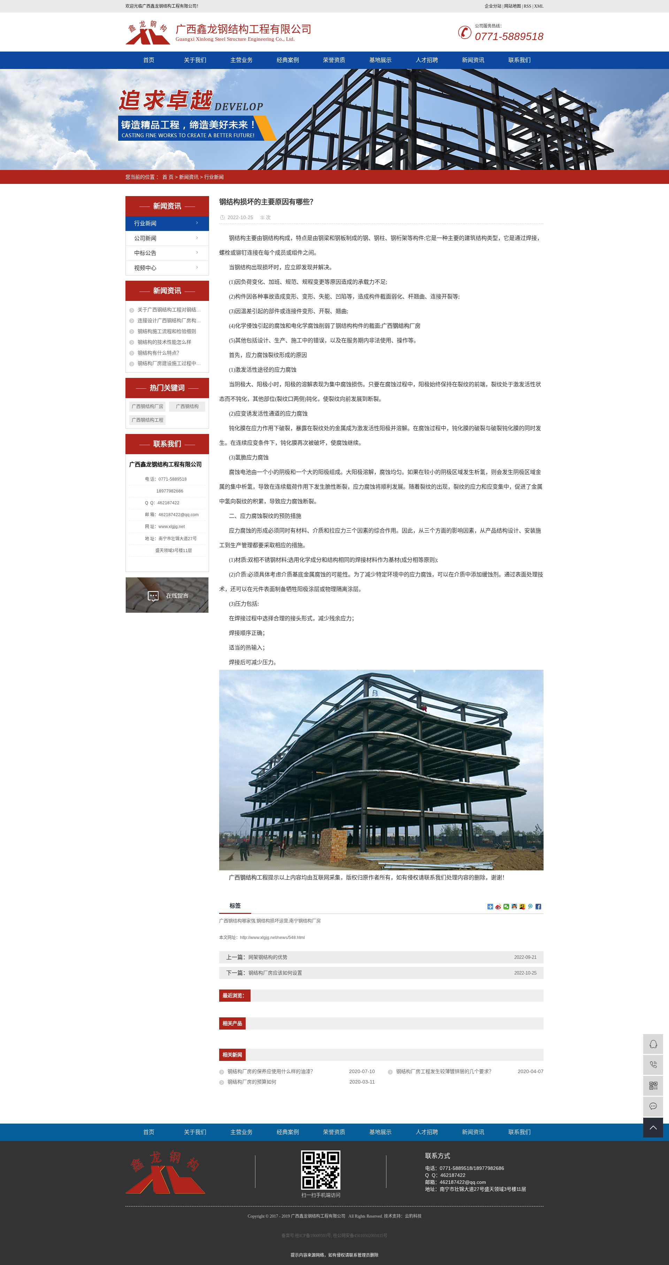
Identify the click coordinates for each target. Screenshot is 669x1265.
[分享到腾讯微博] (530, 906)
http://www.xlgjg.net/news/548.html (272, 937)
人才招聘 (427, 60)
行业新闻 (214, 177)
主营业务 (241, 60)
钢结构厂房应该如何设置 (275, 973)
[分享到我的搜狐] (522, 906)
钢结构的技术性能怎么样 (164, 342)
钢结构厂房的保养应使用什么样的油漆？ (271, 1071)
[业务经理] (653, 1044)
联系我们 (519, 60)
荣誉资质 (334, 60)
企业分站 (493, 6)
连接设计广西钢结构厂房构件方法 (171, 320)
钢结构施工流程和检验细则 (167, 331)
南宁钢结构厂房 (305, 920)
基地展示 (380, 60)
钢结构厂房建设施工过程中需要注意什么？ (171, 363)
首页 (148, 60)
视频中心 (145, 268)
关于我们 (195, 60)
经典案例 (288, 60)
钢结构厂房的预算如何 (252, 1082)
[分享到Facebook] (538, 906)
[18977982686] (653, 1065)
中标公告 (145, 253)
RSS (527, 6)
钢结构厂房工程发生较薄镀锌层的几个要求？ (445, 1071)
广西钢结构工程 (147, 419)
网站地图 (512, 6)
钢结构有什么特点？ (160, 353)
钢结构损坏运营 (272, 920)
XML (539, 6)
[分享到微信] (506, 906)
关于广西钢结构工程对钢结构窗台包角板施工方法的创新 (171, 309)
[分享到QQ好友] (514, 906)
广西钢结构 (187, 406)
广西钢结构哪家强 (237, 920)
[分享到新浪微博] (498, 906)
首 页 (168, 177)
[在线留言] (653, 1107)
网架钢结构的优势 (267, 957)
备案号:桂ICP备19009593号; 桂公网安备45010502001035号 (334, 1235)
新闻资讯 (473, 60)
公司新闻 (145, 238)
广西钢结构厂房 (147, 406)
